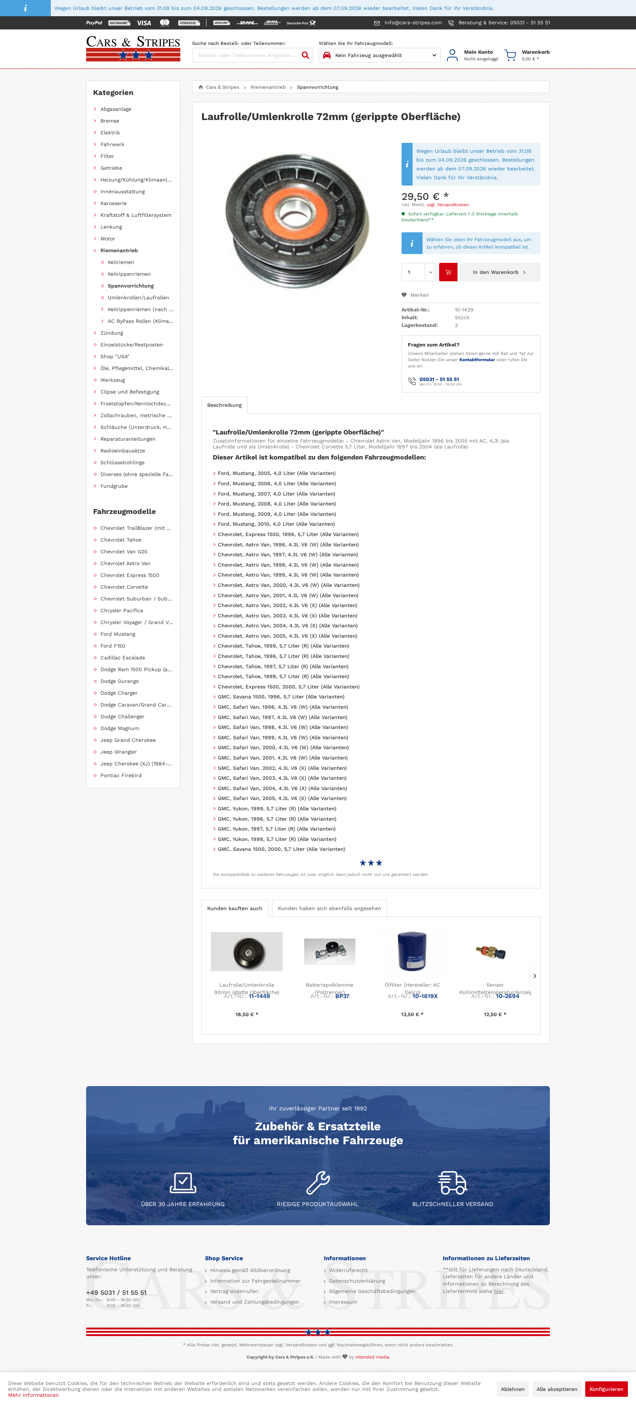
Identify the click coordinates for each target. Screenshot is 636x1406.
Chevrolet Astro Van (125, 563)
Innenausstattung (122, 191)
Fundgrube (114, 486)
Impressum (342, 1302)
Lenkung (111, 227)
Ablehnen (513, 1389)
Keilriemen (121, 262)
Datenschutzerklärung (356, 1281)
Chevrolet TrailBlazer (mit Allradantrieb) (136, 528)
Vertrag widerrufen (233, 1291)
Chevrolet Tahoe (120, 540)
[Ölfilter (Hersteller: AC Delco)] (412, 951)
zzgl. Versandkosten (448, 204)
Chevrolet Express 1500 (129, 575)
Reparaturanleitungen (128, 439)
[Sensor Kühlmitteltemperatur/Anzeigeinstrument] (495, 951)
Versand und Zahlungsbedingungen (253, 1302)
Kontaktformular (477, 359)
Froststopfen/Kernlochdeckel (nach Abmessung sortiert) (136, 403)
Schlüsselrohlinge (122, 462)
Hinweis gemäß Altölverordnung (249, 1270)
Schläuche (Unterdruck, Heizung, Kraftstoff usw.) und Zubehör (136, 427)
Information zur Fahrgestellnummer (254, 1281)
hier (499, 1291)
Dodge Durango (119, 681)
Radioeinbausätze (122, 451)
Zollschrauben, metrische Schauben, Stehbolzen (136, 415)
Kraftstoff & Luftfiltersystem (136, 215)
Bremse (109, 121)
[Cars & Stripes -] (133, 49)
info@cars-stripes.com (412, 22)
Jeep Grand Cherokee (128, 740)
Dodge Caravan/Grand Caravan (136, 705)
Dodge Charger (119, 693)
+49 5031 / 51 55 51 (116, 1292)
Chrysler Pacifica (121, 610)
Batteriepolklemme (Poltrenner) (329, 988)
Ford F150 (112, 646)
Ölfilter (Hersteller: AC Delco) (412, 988)
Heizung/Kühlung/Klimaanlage (136, 180)
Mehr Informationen (33, 1395)
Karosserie (113, 203)
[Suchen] (305, 55)
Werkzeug (112, 380)
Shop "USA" (115, 356)
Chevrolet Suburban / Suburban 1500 (136, 599)
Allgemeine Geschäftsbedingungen (371, 1291)
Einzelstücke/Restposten (131, 345)
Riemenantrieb (119, 250)
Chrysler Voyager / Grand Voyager (136, 622)
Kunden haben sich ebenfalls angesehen (329, 908)
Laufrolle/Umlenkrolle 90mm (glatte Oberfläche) (246, 988)
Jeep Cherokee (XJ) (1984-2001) (136, 764)
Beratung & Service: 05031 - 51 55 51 (503, 22)
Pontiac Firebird (121, 775)
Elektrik (110, 132)
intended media (372, 1357)
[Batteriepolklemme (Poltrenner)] (329, 951)
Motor (107, 239)
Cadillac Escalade (122, 657)
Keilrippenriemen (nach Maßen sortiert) (140, 309)
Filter (107, 156)
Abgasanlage (115, 109)
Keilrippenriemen (129, 274)
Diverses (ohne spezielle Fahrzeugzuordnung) (136, 474)
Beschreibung (224, 405)
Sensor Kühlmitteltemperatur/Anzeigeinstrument (495, 988)
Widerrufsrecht (347, 1270)
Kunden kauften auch (234, 908)
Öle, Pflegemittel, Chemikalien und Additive (136, 368)
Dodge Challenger (122, 716)
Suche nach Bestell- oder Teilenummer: (239, 43)
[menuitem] (472, 55)
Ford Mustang (117, 634)
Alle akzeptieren (557, 1389)
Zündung (111, 333)
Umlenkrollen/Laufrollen (138, 297)
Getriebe (111, 168)
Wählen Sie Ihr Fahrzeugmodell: (356, 43)
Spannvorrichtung (131, 286)
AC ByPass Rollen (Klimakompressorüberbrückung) (140, 321)
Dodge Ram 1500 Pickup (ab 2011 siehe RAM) (136, 669)
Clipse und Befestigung (129, 392)
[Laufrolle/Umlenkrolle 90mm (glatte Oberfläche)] (247, 951)
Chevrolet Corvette (124, 587)
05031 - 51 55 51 (439, 379)
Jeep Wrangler (118, 752)
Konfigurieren (606, 1389)
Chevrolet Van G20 (124, 551)
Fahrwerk (112, 144)
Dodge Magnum (119, 728)
